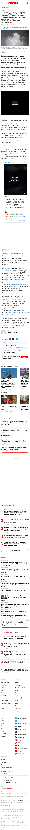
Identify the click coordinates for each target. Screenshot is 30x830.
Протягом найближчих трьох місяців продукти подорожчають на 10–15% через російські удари (15, 585)
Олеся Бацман (21, 737)
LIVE (16, 695)
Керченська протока (6, 350)
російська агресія (6, 352)
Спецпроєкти (18, 711)
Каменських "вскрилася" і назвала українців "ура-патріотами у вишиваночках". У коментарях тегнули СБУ (15, 654)
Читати (25, 357)
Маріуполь (3, 733)
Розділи (17, 679)
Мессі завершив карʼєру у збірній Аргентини (14, 611)
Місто (2, 715)
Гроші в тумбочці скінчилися (11, 435)
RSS (18, 745)
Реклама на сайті (5, 764)
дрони (15, 342)
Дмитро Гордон (21, 718)
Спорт (2, 692)
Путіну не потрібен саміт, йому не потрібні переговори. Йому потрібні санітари (14, 429)
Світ (2, 690)
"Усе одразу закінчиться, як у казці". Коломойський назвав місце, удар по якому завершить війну (15, 543)
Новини (3, 679)
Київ (2, 718)
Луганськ (3, 736)
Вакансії (3, 759)
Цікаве (2, 708)
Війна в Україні (5, 682)
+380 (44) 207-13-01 (9, 778)
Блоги (16, 690)
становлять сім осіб (9, 325)
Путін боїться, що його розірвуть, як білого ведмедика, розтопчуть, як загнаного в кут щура (14, 441)
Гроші (2, 687)
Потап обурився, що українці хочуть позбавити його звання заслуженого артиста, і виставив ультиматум (14, 662)
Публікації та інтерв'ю (20, 685)
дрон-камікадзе (22, 342)
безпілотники (5, 345)
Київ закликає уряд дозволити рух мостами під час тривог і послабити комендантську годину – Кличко (14, 578)
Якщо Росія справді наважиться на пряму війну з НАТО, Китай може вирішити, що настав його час (14, 423)
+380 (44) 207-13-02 (10, 780)
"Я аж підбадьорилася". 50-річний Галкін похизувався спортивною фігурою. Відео (16, 669)
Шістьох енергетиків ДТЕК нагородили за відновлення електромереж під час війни (13, 591)
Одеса (2, 723)
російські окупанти (18, 350)
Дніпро (3, 731)
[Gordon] (14, 3)
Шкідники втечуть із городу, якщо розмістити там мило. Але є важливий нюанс (9, 407)
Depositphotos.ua (21, 800)
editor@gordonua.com (10, 782)
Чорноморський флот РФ (7, 347)
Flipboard (19, 742)
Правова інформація (6, 767)
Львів (2, 720)
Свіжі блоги (5, 418)
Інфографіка (4, 705)
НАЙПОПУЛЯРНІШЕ (7, 505)
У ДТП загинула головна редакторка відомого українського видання (15, 637)
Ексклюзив (18, 698)
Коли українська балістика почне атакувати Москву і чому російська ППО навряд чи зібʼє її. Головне (14, 564)
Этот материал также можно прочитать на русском (15, 28)
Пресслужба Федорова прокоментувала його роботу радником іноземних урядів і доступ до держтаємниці (16, 529)
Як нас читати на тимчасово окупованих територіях (7, 771)
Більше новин (14, 629)
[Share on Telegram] (17, 339)
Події (7, 7)
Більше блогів (14, 454)
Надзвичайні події (5, 703)
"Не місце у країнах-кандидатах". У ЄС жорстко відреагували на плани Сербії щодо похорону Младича (15, 571)
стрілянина (14, 352)
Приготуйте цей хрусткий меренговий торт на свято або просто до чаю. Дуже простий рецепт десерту (16, 645)
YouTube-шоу (18, 708)
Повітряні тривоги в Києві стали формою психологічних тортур (13, 448)
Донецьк (3, 725)
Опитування (18, 705)
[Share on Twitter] (13, 339)
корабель (4, 342)
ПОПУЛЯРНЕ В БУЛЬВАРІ (9, 632)
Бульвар (4, 392)
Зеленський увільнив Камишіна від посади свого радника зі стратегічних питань (13, 616)
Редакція (3, 762)
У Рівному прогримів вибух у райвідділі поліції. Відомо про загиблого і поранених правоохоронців (15, 606)
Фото (16, 700)
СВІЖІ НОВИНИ (6, 558)
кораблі (10, 342)
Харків (2, 728)
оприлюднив (12, 65)
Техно (2, 698)
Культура (3, 695)
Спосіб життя (4, 700)
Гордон (3, 7)
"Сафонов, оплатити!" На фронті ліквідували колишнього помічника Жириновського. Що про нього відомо (14, 598)
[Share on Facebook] (10, 339)
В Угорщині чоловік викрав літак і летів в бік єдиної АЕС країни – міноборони (16, 536)
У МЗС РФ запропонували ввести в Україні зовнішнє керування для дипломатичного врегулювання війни (16, 521)
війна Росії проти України (21, 347)
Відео (16, 703)
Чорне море (13, 345)
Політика (3, 685)
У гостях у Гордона (20, 687)
